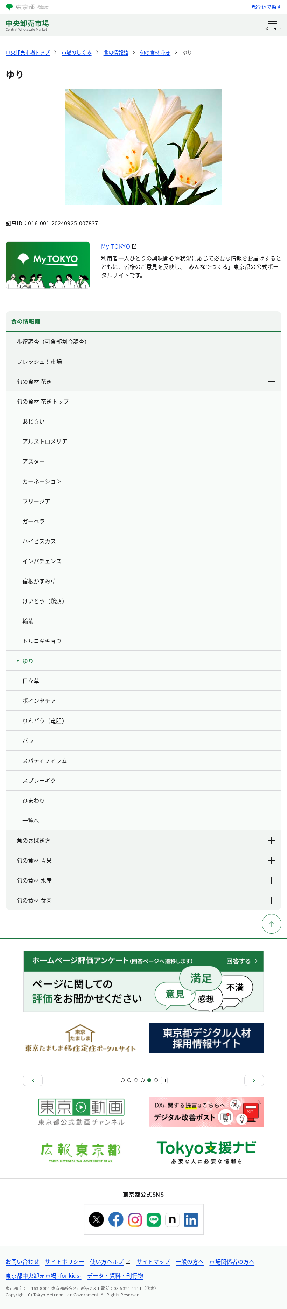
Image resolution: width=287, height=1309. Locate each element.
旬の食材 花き (34, 381)
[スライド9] (149, 1080)
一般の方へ (190, 1261)
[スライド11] (156, 1080)
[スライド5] (136, 1080)
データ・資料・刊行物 (115, 1275)
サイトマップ (153, 1261)
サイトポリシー (64, 1261)
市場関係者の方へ (231, 1261)
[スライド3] (129, 1080)
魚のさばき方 (33, 840)
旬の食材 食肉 (34, 900)
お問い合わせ (22, 1261)
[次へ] (254, 1080)
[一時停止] (164, 1080)
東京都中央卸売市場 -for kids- (44, 1275)
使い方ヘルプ (107, 1261)
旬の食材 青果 (34, 860)
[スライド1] (123, 1080)
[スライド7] (143, 1080)
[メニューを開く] (272, 25)
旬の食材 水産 (34, 880)
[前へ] (33, 1080)
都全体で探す (266, 6)
